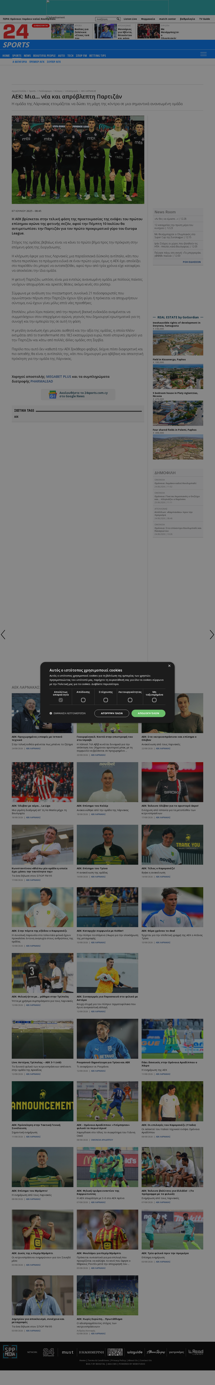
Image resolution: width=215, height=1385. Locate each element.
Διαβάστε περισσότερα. (105, 684)
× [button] (169, 666)
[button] (67, 713)
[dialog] (107, 692)
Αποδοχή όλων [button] (148, 713)
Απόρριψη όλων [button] (112, 713)
